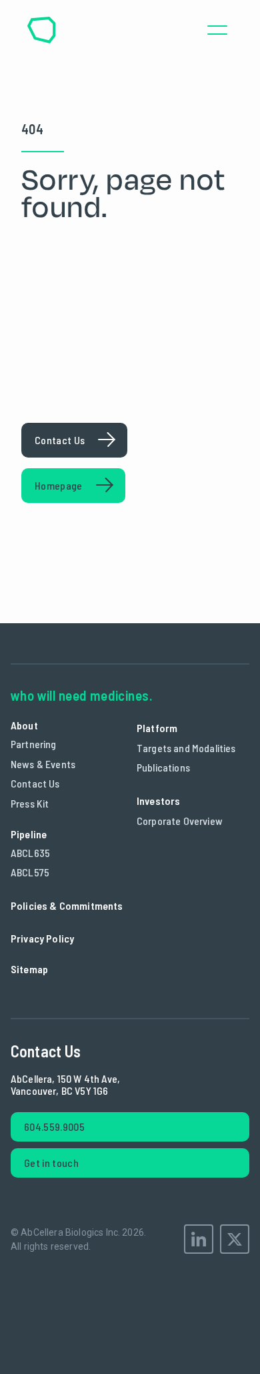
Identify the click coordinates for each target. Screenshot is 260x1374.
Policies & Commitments (67, 905)
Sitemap (29, 969)
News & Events (43, 763)
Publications (163, 767)
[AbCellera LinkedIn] (198, 1239)
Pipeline (29, 834)
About (24, 725)
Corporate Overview (180, 820)
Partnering (34, 743)
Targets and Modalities (186, 747)
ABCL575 (30, 872)
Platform (157, 727)
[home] (41, 30)
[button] (217, 30)
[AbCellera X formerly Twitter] (234, 1239)
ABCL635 (30, 852)
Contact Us (35, 783)
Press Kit (30, 803)
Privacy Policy (42, 938)
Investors (158, 800)
